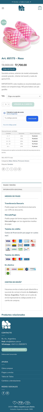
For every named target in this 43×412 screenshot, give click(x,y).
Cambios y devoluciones (11, 381)
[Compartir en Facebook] (7, 169)
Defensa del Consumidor (9, 354)
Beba (10, 161)
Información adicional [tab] (12, 189)
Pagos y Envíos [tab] (9, 185)
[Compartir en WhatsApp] (3, 169)
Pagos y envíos (7, 372)
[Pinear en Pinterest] (19, 169)
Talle (3, 96)
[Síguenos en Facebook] (3, 393)
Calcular (32, 119)
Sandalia (10, 164)
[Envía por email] (15, 169)
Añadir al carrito (23, 104)
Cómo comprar (7, 368)
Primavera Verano (23, 161)
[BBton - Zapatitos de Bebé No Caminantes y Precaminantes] (21, 8)
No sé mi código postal (9, 125)
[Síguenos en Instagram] (7, 393)
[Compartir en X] (11, 169)
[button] (3, 8)
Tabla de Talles (7, 376)
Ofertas (15, 161)
